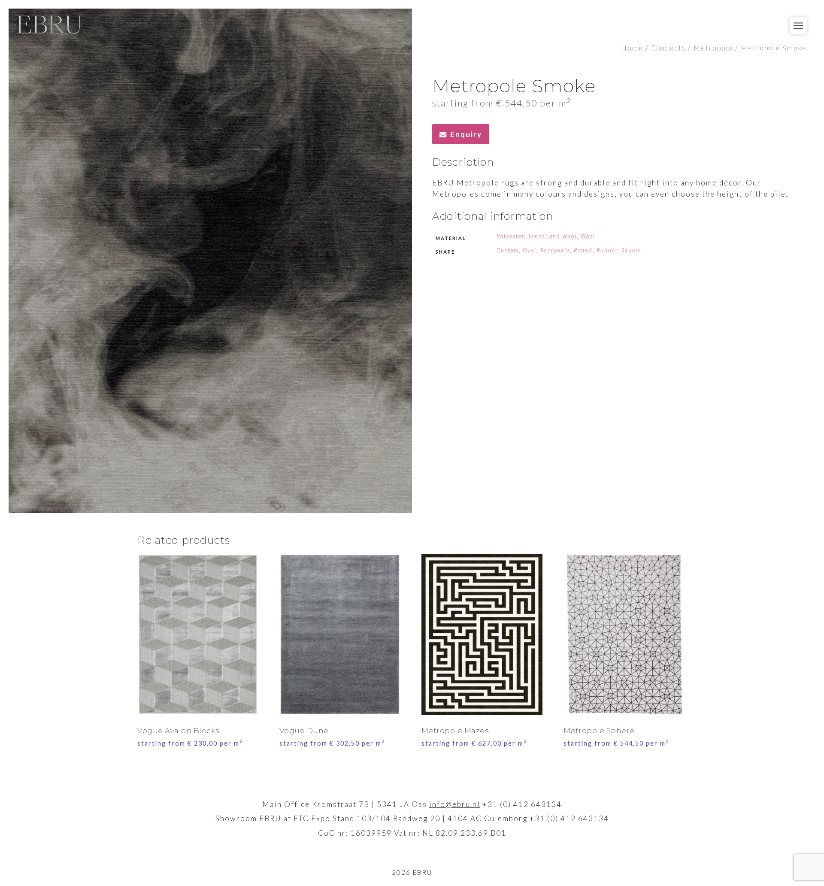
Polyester (510, 236)
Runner (607, 250)
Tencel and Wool (552, 236)
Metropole (713, 48)
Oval (529, 250)
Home (632, 48)
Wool (588, 236)
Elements (668, 48)
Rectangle (555, 250)
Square (631, 250)
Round (583, 250)
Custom (508, 250)
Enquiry (466, 134)
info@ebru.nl (454, 804)
